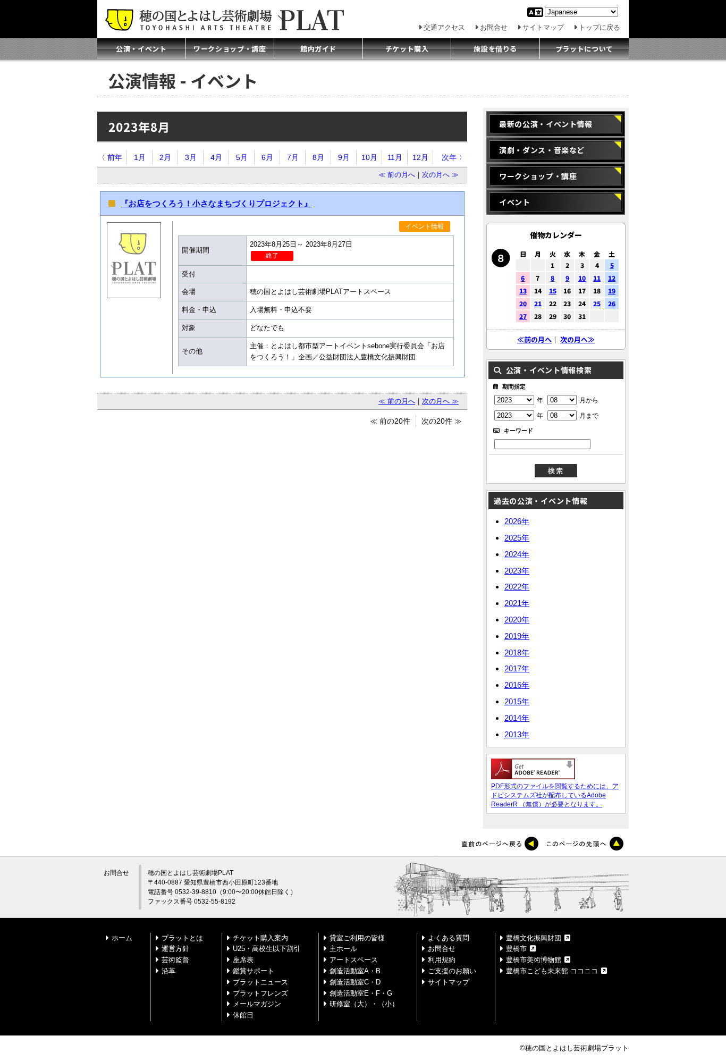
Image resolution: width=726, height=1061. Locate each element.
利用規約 (441, 960)
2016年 (516, 684)
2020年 (516, 619)
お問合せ (494, 27)
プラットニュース (260, 982)
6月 (267, 157)
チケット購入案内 (260, 938)
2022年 (516, 586)
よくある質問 (448, 938)
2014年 (516, 717)
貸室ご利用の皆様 (357, 938)
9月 (344, 157)
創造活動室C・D (355, 982)
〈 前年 (110, 157)
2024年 (516, 554)
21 (538, 303)
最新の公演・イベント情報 (546, 124)
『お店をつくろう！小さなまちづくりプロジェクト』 (216, 203)
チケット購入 (407, 49)
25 (597, 303)
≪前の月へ (534, 339)
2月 (165, 157)
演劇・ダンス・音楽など (542, 150)
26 (611, 303)
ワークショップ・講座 (229, 49)
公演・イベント (141, 49)
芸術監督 (175, 960)
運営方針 (175, 949)
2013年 (516, 733)
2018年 (516, 651)
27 (523, 316)
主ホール (343, 949)
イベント (514, 202)
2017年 (516, 668)
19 (611, 290)
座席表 (243, 960)
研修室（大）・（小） (364, 1004)
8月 (318, 157)
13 (523, 290)
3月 (191, 157)
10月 (369, 157)
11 (597, 277)
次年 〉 (454, 157)
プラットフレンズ (260, 993)
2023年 (516, 570)
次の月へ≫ (577, 339)
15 (552, 290)
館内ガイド (318, 49)
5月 (242, 157)
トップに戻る (599, 27)
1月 (140, 157)
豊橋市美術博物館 (533, 960)
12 (611, 277)
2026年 (516, 521)
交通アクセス (444, 27)
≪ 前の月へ (396, 175)
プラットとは (182, 938)
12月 (420, 157)
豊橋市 (516, 949)
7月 (293, 157)
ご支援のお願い (452, 971)
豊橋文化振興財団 (533, 938)
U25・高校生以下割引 (266, 949)
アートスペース (354, 960)
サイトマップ (543, 27)
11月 (394, 157)
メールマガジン (257, 1004)
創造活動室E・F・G (361, 993)
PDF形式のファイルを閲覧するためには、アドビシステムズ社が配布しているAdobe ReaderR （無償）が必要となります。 (555, 795)
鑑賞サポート (253, 971)
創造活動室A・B (355, 971)
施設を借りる (495, 49)
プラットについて (584, 49)
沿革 (168, 971)
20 (523, 303)
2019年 (516, 636)
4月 (216, 157)
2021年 (516, 603)
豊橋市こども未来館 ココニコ (552, 971)
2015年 (516, 701)
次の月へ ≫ (440, 175)
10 (582, 277)
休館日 (243, 1015)
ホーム (122, 938)
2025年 (516, 537)
